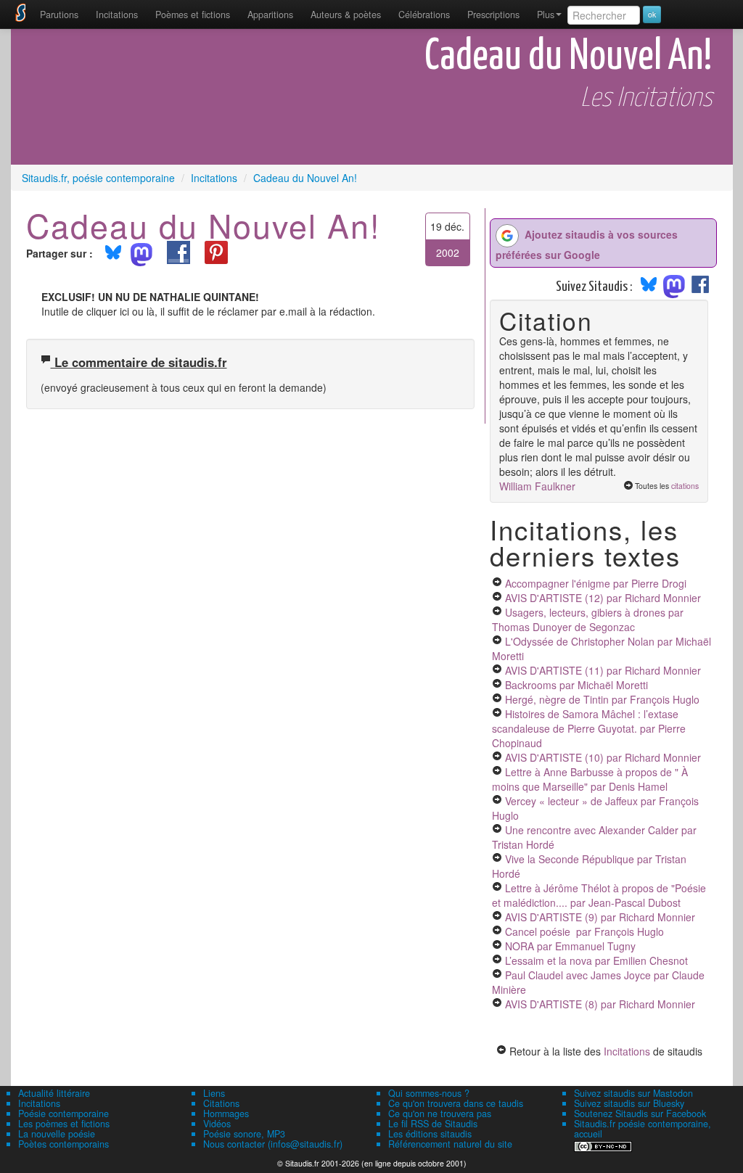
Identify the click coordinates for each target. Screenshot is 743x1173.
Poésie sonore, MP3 (244, 1133)
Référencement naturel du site (450, 1144)
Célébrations (424, 14)
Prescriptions (493, 14)
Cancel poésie (584, 931)
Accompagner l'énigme (595, 583)
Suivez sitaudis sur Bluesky (629, 1103)
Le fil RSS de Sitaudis (432, 1123)
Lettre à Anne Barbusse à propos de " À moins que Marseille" (590, 779)
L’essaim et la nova (596, 960)
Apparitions (270, 14)
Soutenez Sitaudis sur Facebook (640, 1113)
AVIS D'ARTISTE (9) (600, 917)
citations (685, 485)
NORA (570, 946)
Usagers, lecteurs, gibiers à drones (588, 619)
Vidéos (217, 1123)
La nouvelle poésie (56, 1133)
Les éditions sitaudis (430, 1133)
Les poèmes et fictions (64, 1123)
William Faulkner (537, 486)
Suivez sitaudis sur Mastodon (633, 1093)
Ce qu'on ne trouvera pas (439, 1113)
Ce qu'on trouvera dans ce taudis (455, 1103)
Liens (214, 1093)
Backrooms (576, 685)
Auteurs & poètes (346, 14)
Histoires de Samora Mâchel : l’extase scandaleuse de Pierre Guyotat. (589, 728)
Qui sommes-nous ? (428, 1093)
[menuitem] (59, 14)
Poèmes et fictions (192, 14)
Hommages (226, 1113)
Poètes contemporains (63, 1144)
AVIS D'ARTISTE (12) (603, 597)
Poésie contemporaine (63, 1113)
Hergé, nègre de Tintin (602, 699)
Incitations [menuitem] (117, 14)
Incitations (627, 1051)
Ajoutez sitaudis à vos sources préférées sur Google (587, 244)
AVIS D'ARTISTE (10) (603, 757)
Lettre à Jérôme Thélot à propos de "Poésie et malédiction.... (599, 895)
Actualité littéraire (54, 1093)
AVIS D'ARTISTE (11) (603, 670)
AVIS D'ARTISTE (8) (600, 1004)
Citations (221, 1103)
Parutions (59, 14)
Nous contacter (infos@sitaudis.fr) (272, 1144)
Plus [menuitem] (545, 14)
